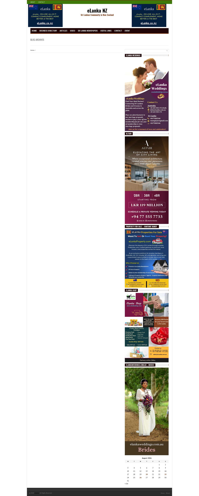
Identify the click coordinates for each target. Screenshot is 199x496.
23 (165, 474)
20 (147, 474)
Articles (63, 30)
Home (34, 30)
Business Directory (48, 30)
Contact (41, 2)
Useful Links (105, 30)
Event (127, 30)
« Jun (126, 484)
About (32, 2)
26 (140, 478)
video (72, 30)
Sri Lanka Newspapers (88, 30)
